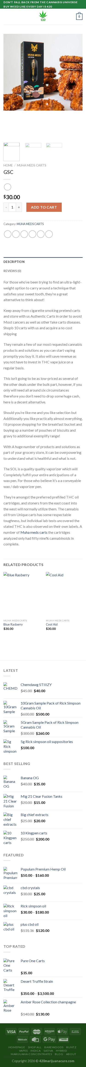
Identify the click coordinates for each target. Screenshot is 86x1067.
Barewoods (54, 1047)
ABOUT (71, 1054)
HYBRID (61, 1050)
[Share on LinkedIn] (49, 234)
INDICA (36, 1050)
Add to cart (44, 207)
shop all (35, 1047)
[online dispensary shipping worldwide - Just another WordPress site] (43, 17)
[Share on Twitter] (24, 234)
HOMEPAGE (16, 1047)
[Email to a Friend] (32, 234)
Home (8, 165)
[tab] (43, 261)
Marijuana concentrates (31, 1054)
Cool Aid (52, 624)
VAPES (23, 1050)
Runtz (71, 1047)
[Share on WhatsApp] (7, 234)
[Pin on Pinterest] (40, 234)
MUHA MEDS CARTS (31, 165)
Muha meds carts (33, 532)
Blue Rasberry (13, 624)
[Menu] (6, 16)
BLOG (59, 1054)
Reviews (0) (12, 271)
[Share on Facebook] (16, 234)
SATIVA (48, 1050)
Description (14, 262)
